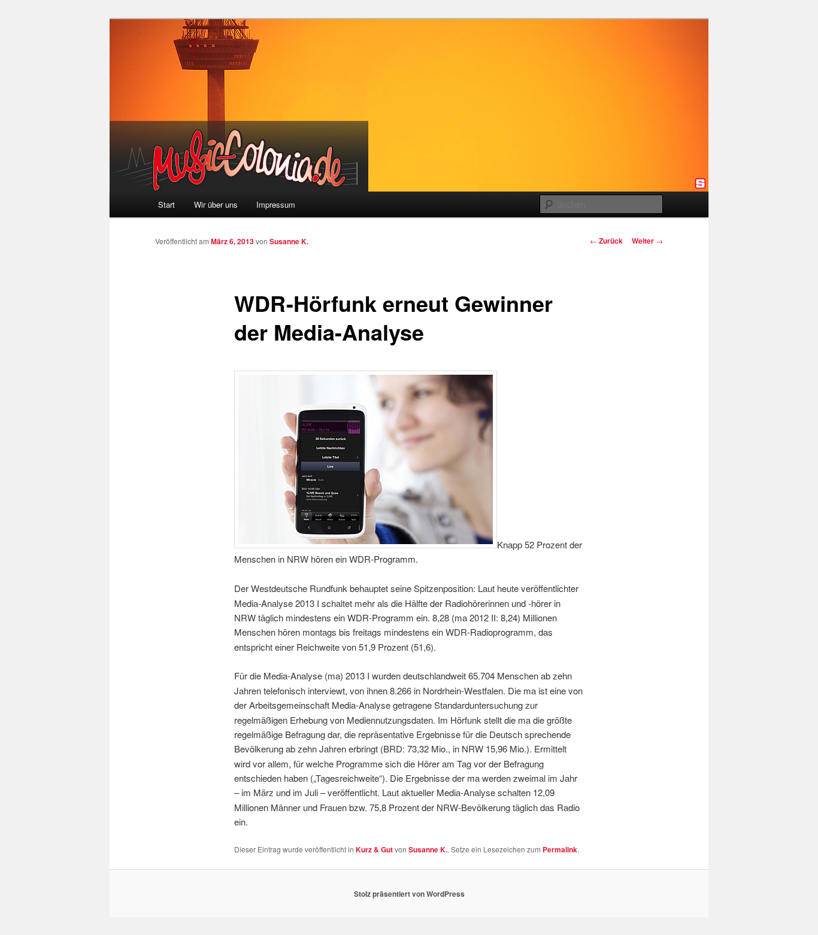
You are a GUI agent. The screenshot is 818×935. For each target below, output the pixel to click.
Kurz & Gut (374, 849)
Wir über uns (216, 204)
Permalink (560, 849)
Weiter (647, 240)
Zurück (606, 240)
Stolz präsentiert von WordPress (409, 893)
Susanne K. (288, 241)
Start (166, 204)
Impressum (275, 204)
